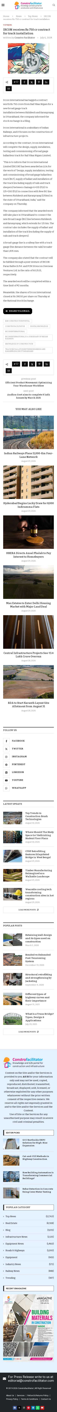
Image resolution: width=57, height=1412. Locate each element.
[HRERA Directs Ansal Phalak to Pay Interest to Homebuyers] (28, 532)
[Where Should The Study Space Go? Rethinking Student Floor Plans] (12, 837)
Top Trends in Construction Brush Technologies (36, 816)
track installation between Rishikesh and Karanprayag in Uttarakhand (25, 350)
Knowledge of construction (19, 344)
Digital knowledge (39, 326)
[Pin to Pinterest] (39, 82)
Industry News (30, 1264)
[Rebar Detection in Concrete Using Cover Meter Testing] (11, 1193)
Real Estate (30, 1223)
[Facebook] (15, 1408)
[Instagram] (24, 1408)
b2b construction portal (17, 321)
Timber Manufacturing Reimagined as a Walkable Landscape (38, 873)
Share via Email (19, 311)
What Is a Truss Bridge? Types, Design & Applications (39, 1017)
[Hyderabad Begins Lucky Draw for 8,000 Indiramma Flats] (28, 482)
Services (21, 1395)
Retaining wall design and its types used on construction (38, 938)
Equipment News (30, 1243)
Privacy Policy (12, 1399)
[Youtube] (42, 1408)
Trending (30, 1278)
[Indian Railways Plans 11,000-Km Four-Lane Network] (28, 432)
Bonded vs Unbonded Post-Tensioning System (38, 958)
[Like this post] (17, 82)
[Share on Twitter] (32, 82)
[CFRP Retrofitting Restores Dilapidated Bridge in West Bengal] (12, 856)
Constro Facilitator (25, 37)
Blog (30, 1230)
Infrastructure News (30, 1237)
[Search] (53, 5)
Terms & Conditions (29, 1399)
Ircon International (15, 331)
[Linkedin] (33, 1408)
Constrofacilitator (15, 326)
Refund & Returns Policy (37, 1395)
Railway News (30, 1271)
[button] (7, 1328)
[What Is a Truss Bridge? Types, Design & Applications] (12, 1018)
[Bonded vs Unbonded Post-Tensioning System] (12, 959)
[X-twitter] (19, 1408)
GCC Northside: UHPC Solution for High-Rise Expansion (34, 1143)
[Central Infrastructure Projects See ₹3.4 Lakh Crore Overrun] (28, 632)
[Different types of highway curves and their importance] (12, 999)
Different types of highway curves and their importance (37, 997)
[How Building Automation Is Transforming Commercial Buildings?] (11, 1176)
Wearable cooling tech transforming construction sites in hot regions (39, 894)
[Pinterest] (28, 1408)
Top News (33, 16)
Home (6, 16)
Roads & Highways (30, 1250)
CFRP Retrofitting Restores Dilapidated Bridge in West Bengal (38, 854)
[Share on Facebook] (24, 82)
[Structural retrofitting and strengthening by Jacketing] (12, 979)
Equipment (30, 1257)
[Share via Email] (9, 88)
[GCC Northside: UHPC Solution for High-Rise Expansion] (11, 1144)
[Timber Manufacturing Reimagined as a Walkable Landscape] (12, 875)
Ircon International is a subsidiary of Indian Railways (26, 338)
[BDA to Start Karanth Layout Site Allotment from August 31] (28, 681)
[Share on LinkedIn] (46, 82)
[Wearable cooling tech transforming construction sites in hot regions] (12, 894)
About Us (10, 1395)
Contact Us (46, 1399)
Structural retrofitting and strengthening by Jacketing (38, 978)
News (19, 16)
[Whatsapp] (38, 1408)
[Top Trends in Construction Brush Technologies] (12, 818)
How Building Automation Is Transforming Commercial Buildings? (38, 1175)
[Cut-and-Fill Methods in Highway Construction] (11, 1160)
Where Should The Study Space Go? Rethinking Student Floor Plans (39, 835)
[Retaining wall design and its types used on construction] (12, 939)
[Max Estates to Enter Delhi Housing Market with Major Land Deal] (28, 582)
